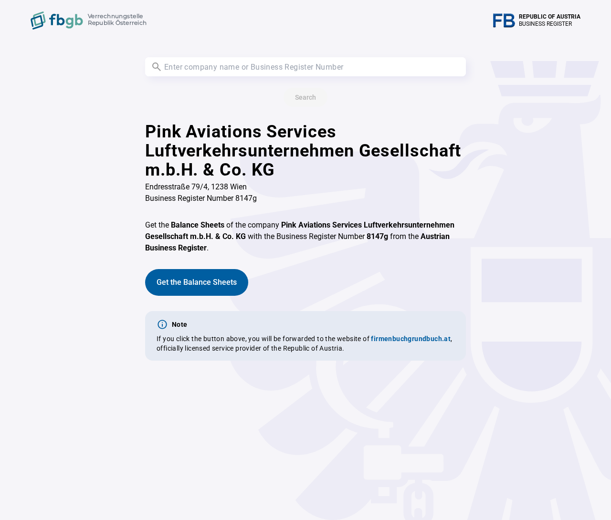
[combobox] (305, 66)
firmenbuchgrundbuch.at (411, 339)
